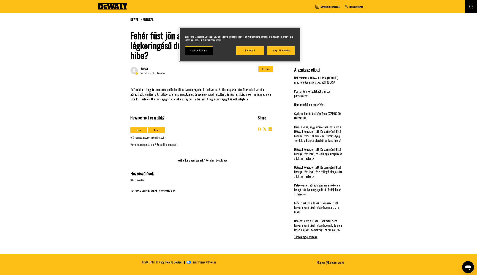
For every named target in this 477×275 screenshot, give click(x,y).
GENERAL (148, 19)
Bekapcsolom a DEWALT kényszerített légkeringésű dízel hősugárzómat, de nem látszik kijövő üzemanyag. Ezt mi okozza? (318, 225)
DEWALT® (148, 262)
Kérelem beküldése (216, 160)
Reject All (250, 50)
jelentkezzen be (166, 191)
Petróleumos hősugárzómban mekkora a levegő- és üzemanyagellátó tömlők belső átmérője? (317, 189)
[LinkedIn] (270, 129)
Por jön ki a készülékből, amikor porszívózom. (312, 93)
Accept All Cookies (280, 50)
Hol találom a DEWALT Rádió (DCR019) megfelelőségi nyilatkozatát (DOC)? (316, 80)
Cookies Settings (198, 50)
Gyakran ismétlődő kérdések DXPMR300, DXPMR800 (317, 115)
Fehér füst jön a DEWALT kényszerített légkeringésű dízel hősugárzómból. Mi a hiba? (316, 207)
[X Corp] (264, 129)
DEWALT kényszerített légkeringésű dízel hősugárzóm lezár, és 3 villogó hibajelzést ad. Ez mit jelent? (318, 154)
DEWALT (135, 19)
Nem (156, 130)
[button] (355, 6)
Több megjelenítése (306, 237)
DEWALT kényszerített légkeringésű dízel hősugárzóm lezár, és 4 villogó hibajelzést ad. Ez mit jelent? (318, 171)
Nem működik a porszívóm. (309, 104)
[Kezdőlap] (112, 6)
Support (144, 68)
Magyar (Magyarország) (330, 262)
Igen (139, 130)
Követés (265, 68)
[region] (239, 45)
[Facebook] (259, 129)
